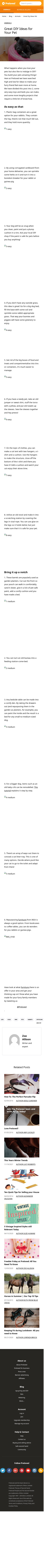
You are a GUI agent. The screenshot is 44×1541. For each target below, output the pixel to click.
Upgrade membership (22, 1420)
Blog (10, 16)
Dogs (9, 1019)
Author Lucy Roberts (25, 1164)
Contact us (22, 1439)
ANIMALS (8, 23)
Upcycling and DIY (39, 1020)
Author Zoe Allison (25, 1268)
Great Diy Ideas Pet (30, 16)
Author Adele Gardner (26, 1101)
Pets (22, 1019)
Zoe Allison (26, 1037)
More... (21, 1401)
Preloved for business (22, 1368)
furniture (22, 919)
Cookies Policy (13, 1506)
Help (21, 1436)
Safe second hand (21, 1446)
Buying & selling (23, 10)
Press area (21, 1372)
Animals (6, 10)
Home (4, 16)
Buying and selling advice (22, 1443)
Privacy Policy (27, 1503)
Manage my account (22, 1424)
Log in (22, 1413)
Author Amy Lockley (25, 1132)
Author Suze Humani (25, 1233)
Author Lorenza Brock (26, 1337)
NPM (16, 1019)
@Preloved (22, 1007)
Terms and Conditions (15, 1503)
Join (22, 1417)
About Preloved (21, 1365)
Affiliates (22, 1378)
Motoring (22, 1398)
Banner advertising (22, 1375)
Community (22, 1450)
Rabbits (30, 1019)
